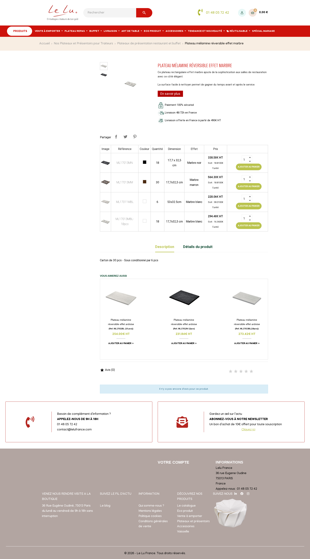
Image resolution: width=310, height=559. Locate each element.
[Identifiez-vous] (242, 13)
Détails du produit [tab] (198, 247)
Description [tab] (164, 247)
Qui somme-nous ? (151, 505)
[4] (246, 371)
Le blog (105, 505)
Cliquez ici (248, 429)
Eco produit (185, 511)
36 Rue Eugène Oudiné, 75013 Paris (66, 505)
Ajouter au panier (249, 167)
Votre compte (173, 462)
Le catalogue (186, 505)
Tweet (125, 136)
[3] (241, 371)
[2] (236, 371)
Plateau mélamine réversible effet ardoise (121, 324)
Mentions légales (150, 511)
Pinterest (134, 136)
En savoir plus (170, 94)
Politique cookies (150, 516)
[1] (230, 371)
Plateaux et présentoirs (193, 521)
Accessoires (185, 526)
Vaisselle (183, 531)
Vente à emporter (189, 516)
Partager (116, 136)
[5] (251, 371)
